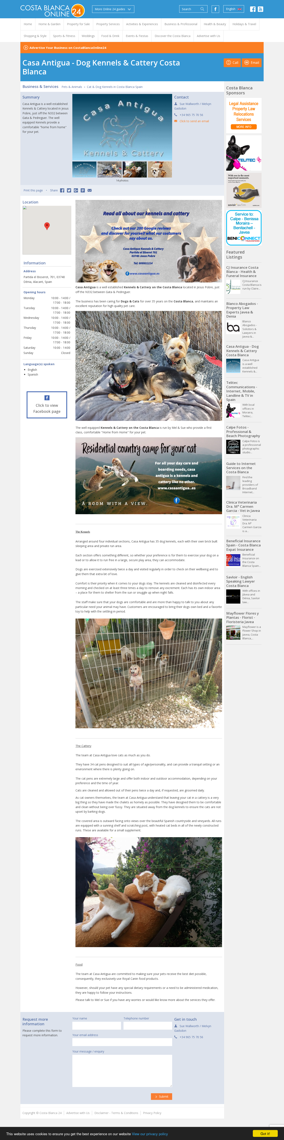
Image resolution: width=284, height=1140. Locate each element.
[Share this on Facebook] (62, 190)
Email (254, 62)
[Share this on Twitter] (69, 190)
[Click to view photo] (84, 169)
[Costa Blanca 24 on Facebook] (253, 10)
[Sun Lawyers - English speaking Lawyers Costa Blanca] (244, 115)
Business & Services (40, 86)
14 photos (122, 180)
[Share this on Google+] (75, 190)
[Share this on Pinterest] (82, 190)
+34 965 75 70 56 (191, 115)
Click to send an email (194, 121)
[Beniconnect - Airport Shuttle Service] (244, 227)
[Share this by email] (89, 190)
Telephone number (136, 1018)
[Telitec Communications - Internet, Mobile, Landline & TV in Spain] (244, 153)
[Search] (202, 8)
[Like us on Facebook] (215, 9)
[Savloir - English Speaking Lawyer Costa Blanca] (244, 190)
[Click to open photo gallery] (122, 127)
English (231, 9)
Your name (79, 1018)
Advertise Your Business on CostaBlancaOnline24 (68, 48)
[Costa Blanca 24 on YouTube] (260, 10)
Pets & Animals (72, 87)
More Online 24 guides (110, 9)
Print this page (33, 190)
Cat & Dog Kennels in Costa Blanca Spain (115, 87)
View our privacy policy (150, 1133)
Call (235, 62)
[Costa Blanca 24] (52, 10)
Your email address (85, 1035)
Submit (163, 1096)
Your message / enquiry (88, 1051)
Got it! (265, 1133)
